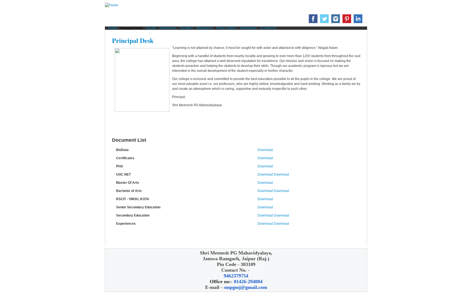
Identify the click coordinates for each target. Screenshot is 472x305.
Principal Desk (131, 28)
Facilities (186, 28)
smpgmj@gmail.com (245, 287)
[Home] (111, 6)
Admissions (167, 28)
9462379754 (236, 276)
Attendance (204, 28)
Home (112, 28)
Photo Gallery (226, 28)
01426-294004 (248, 281)
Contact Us (268, 28)
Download (265, 150)
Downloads (248, 28)
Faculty (150, 28)
